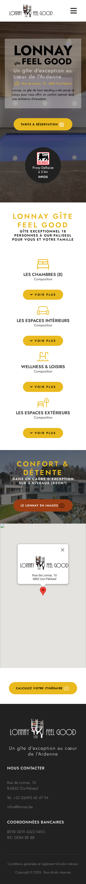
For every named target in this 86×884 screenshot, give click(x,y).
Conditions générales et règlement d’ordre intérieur (43, 863)
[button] (43, 295)
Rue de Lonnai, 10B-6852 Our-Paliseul (22, 785)
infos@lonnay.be (20, 807)
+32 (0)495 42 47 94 (30, 797)
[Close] (62, 550)
